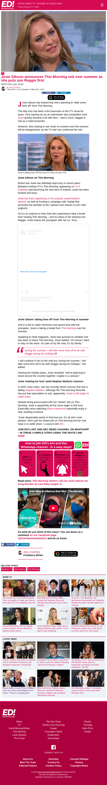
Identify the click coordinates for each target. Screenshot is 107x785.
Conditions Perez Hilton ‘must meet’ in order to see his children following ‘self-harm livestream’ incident (53, 662)
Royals (87, 721)
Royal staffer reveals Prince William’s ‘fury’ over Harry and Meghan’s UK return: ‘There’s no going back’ (19, 690)
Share (49, 93)
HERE (21, 436)
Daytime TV (7, 569)
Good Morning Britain (19, 728)
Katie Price (87, 728)
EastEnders (53, 735)
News (19, 721)
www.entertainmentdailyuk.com (49, 772)
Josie (21, 117)
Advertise (53, 759)
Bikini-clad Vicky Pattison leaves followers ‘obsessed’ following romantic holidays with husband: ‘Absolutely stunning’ (51, 691)
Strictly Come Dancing (53, 725)
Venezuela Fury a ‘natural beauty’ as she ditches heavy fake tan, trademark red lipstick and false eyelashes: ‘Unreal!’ (87, 663)
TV (3, 73)
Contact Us (53, 762)
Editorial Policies (28, 766)
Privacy (79, 762)
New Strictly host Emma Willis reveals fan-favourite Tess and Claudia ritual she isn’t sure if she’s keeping (52, 601)
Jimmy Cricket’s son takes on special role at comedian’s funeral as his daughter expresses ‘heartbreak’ (19, 662)
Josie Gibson (20, 569)
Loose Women (19, 735)
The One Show (53, 721)
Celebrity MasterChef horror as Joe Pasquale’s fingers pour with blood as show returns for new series (87, 628)
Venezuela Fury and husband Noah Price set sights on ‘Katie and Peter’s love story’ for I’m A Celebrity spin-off (19, 600)
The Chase (19, 738)
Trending (87, 725)
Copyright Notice (79, 766)
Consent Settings (79, 759)
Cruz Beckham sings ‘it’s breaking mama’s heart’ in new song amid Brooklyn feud (86, 690)
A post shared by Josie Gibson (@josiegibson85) (53, 311)
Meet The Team (28, 762)
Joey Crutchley (14, 87)
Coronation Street (53, 731)
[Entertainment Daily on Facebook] (53, 747)
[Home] (7, 5)
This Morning (68, 328)
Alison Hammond (56, 408)
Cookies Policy (53, 766)
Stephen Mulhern (34, 390)
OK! (61, 424)
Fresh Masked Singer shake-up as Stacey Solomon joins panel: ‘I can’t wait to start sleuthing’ (52, 628)
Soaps (53, 728)
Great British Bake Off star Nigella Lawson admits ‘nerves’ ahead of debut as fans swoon (17, 628)
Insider (87, 731)
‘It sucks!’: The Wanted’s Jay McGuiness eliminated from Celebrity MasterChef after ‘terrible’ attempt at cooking (87, 601)
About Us (28, 759)
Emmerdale (53, 738)
